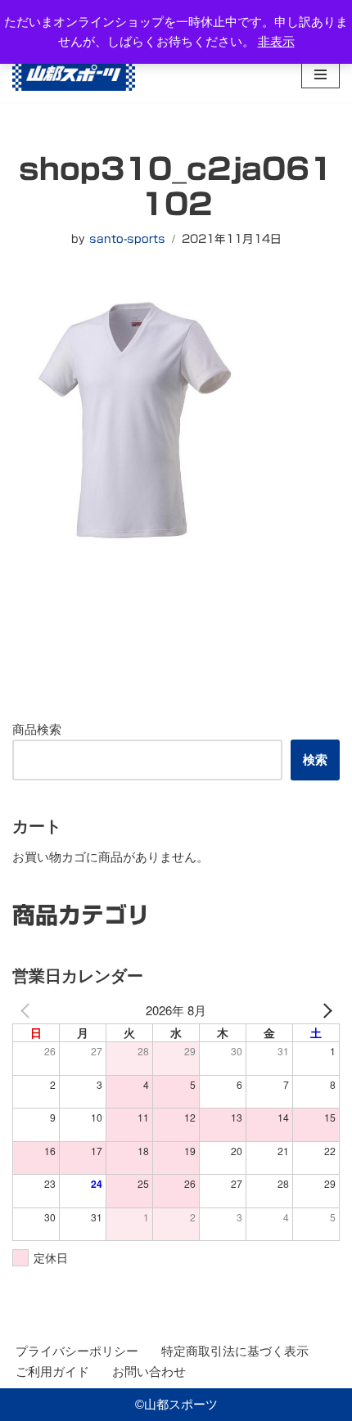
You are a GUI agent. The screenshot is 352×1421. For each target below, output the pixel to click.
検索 (315, 760)
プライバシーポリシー (77, 1351)
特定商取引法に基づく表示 (235, 1351)
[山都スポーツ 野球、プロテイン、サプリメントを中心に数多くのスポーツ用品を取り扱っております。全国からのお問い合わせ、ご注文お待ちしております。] (73, 74)
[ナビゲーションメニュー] (320, 74)
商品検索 (36, 729)
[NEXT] (324, 1010)
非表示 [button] (276, 41)
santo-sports (127, 239)
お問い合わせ (149, 1371)
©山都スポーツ (176, 1404)
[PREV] (27, 1010)
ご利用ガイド (52, 1371)
